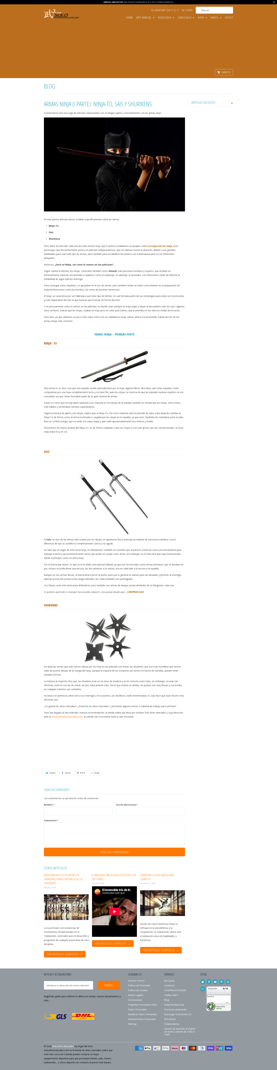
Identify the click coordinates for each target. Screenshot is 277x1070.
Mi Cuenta (187, 10)
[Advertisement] (138, 45)
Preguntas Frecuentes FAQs (142, 1004)
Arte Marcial (144, 17)
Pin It (82, 772)
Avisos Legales (135, 995)
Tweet (52, 772)
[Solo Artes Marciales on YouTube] (215, 981)
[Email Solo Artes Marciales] (202, 989)
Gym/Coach (185, 17)
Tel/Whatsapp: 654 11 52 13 (165, 10)
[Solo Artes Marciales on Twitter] (202, 981)
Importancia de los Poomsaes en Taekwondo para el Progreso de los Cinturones (63, 879)
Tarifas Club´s (171, 995)
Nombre (49, 804)
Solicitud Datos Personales (142, 1019)
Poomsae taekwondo (175, 1009)
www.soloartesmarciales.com (67, 716)
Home (129, 17)
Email (96, 772)
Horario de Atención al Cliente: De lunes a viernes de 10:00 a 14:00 (180, 1031)
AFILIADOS (170, 1019)
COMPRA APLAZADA (175, 990)
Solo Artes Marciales (63, 1046)
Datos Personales (137, 1009)
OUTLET (229, 17)
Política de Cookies (138, 990)
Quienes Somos (136, 980)
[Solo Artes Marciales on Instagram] (227, 981)
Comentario (51, 820)
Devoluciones (135, 999)
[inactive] (218, 1012)
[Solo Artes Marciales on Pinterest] (221, 981)
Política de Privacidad (139, 985)
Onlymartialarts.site (174, 1004)
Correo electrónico (127, 804)
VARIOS (214, 17)
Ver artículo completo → (64, 954)
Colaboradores (172, 1023)
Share (68, 772)
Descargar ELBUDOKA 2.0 (177, 1014)
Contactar (169, 985)
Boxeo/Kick (165, 17)
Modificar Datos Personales (142, 1014)
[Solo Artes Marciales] (61, 14)
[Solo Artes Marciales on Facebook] (208, 981)
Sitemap (132, 1023)
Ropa (201, 17)
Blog (49, 86)
